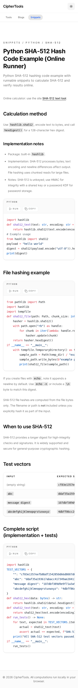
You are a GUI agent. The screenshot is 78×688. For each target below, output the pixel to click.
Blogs (21, 17)
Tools (9, 17)
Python (33, 42)
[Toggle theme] (71, 6)
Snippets (35, 17)
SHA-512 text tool (54, 98)
